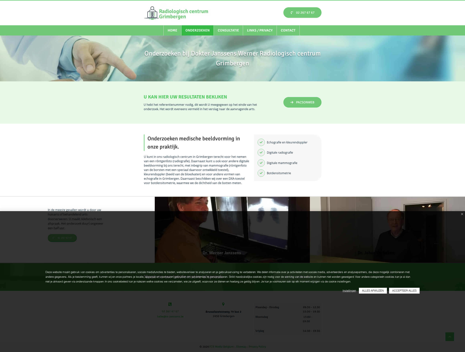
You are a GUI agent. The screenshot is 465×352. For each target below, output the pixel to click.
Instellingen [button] (349, 290)
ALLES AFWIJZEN (373, 290)
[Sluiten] (462, 214)
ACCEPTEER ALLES (404, 290)
